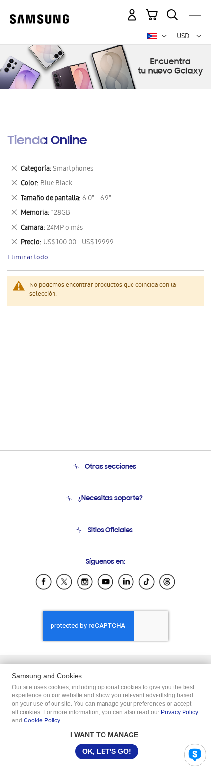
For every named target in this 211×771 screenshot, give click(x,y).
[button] (164, 36)
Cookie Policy (42, 720)
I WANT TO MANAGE (104, 735)
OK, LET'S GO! (106, 751)
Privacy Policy (179, 712)
